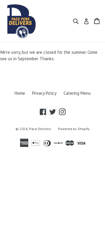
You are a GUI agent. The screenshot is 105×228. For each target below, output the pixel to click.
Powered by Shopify (74, 129)
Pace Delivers (40, 129)
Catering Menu (77, 93)
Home (20, 93)
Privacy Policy (44, 93)
